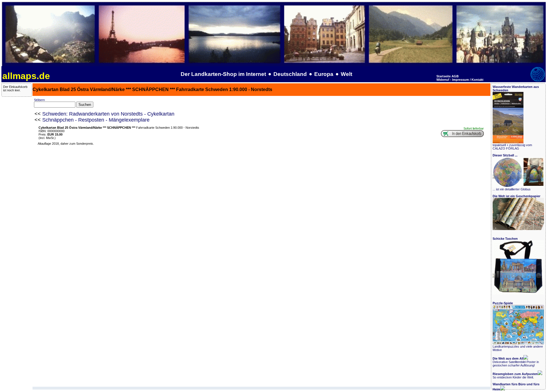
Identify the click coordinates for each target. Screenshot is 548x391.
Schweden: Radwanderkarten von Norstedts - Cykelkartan (108, 114)
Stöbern (39, 100)
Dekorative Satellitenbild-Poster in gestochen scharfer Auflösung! (516, 362)
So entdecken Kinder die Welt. (515, 375)
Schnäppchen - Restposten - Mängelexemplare (96, 120)
